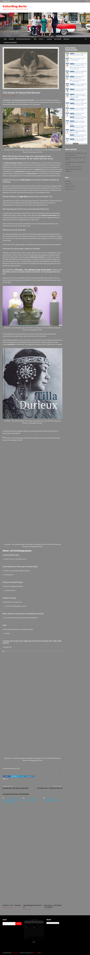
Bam (41, 952)
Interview (11, 39)
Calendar (49, 39)
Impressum (66, 39)
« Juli (33, 942)
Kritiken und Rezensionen (23, 39)
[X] (85, 1)
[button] (69, 143)
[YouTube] (83, 1)
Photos (41, 39)
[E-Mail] (86, 1)
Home (5, 39)
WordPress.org (69, 189)
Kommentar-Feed (70, 186)
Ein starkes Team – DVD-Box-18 (73, 166)
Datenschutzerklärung (10, 42)
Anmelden (67, 181)
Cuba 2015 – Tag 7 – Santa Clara (12, 905)
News (35, 39)
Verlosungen (57, 39)
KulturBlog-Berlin (15, 6)
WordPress (35, 952)
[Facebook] (81, 1)
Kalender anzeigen (82, 143)
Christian (7, 95)
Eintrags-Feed (69, 184)
